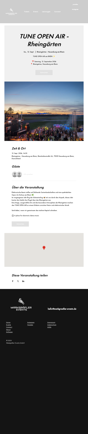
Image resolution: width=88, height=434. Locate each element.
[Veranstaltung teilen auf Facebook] (13, 281)
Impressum (51, 322)
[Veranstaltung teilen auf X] (18, 281)
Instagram (30, 322)
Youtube (30, 325)
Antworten (44, 72)
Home (8, 322)
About (8, 330)
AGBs (49, 327)
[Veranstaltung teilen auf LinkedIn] (23, 281)
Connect (9, 327)
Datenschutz (51, 325)
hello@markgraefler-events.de (62, 308)
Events (8, 325)
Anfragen (9, 332)
